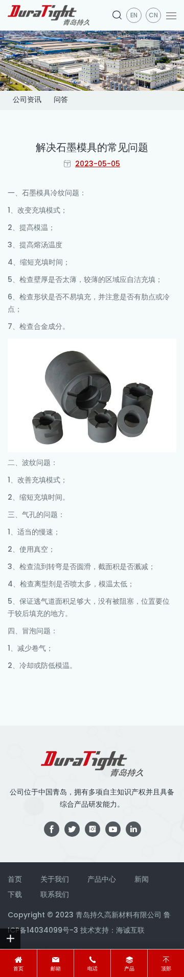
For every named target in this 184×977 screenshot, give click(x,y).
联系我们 (54, 895)
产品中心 (101, 880)
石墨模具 (36, 193)
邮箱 (56, 969)
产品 (129, 969)
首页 (18, 969)
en (133, 16)
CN (153, 16)
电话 (92, 969)
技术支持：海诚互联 (112, 931)
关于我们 (54, 880)
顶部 (166, 969)
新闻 (141, 880)
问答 (61, 100)
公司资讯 (27, 100)
